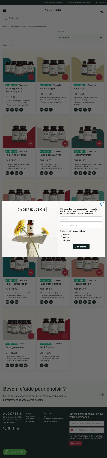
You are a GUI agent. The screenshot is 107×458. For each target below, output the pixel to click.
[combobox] (64, 225)
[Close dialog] (102, 204)
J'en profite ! (81, 247)
